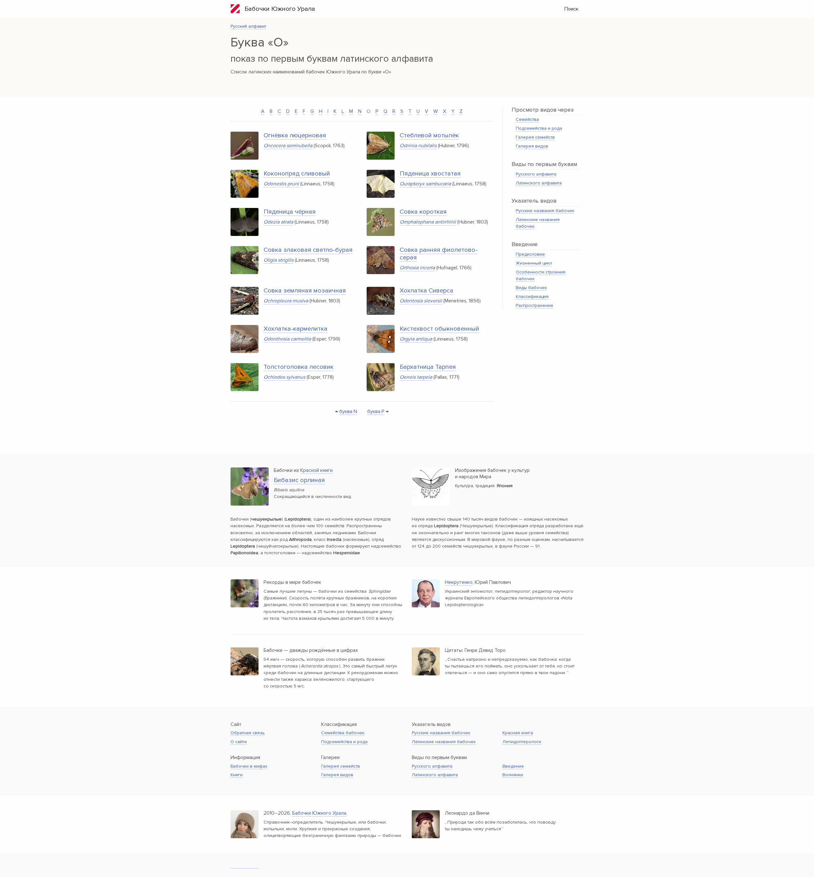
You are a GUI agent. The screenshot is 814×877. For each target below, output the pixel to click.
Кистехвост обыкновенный (439, 329)
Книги (237, 774)
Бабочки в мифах (249, 766)
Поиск (571, 9)
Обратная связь (248, 732)
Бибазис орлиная (299, 480)
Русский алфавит (248, 26)
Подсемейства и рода (539, 128)
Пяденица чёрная (290, 212)
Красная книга (517, 732)
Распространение (534, 305)
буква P (375, 411)
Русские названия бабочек (545, 210)
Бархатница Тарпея (428, 367)
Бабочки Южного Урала (277, 9)
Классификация (532, 296)
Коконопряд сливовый (297, 173)
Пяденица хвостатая (430, 173)
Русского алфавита (536, 174)
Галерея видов (532, 146)
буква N (348, 411)
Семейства (527, 119)
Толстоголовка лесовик (299, 367)
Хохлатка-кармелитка (296, 329)
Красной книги (316, 470)
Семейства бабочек (342, 732)
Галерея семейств (535, 137)
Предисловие (530, 254)
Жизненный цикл (534, 263)
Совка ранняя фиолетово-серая (439, 253)
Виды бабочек (531, 287)
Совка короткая (423, 212)
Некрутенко (459, 582)
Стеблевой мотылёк (429, 135)
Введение (513, 766)
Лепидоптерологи (521, 741)
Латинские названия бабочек (444, 741)
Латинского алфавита (539, 183)
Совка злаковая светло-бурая (308, 250)
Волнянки (512, 774)
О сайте (239, 741)
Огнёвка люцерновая (295, 135)
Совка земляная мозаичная (305, 290)
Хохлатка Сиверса (426, 290)
